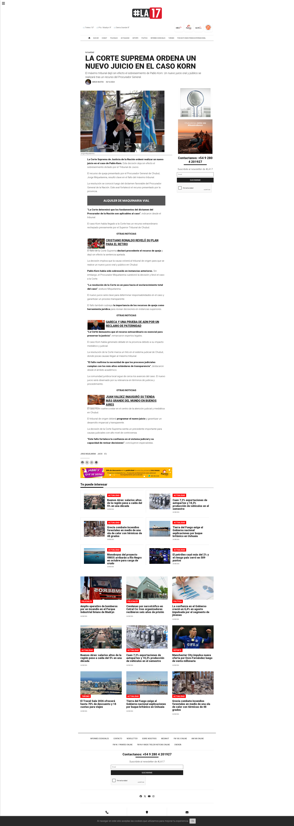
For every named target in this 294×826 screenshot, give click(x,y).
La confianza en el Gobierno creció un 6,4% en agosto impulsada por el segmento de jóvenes (190, 611)
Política (177, 601)
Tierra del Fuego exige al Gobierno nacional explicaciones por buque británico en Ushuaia (188, 532)
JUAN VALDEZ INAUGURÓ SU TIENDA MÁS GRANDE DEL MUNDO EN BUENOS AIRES (131, 400)
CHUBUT (104, 38)
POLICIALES (114, 38)
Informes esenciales (158, 38)
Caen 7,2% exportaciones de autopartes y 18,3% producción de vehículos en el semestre (191, 504)
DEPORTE (135, 38)
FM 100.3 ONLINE (180, 738)
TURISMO (171, 38)
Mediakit (165, 738)
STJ (105, 454)
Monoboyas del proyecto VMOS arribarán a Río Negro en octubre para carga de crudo (124, 559)
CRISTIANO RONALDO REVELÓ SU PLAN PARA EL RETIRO (132, 242)
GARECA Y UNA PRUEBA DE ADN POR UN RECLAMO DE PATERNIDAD (132, 324)
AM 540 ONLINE (198, 738)
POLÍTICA (144, 38)
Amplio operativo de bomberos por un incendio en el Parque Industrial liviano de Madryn (99, 609)
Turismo (86, 696)
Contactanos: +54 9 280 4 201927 (195, 160)
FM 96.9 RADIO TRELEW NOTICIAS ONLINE (153, 744)
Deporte (177, 650)
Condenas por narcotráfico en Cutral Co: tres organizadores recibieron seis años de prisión (145, 609)
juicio (100, 454)
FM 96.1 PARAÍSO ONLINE (123, 744)
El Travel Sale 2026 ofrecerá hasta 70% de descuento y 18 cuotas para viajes (98, 704)
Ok (192, 821)
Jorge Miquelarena (88, 454)
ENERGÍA (177, 744)
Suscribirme (195, 180)
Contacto (117, 738)
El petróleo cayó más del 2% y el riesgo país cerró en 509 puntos (191, 557)
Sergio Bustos (98, 82)
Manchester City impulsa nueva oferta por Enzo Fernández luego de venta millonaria (192, 658)
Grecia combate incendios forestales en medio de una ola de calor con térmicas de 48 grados (124, 532)
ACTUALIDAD (125, 38)
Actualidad (89, 52)
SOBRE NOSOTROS (149, 738)
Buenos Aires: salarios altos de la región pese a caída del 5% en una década (124, 503)
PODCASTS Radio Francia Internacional (191, 38)
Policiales (87, 601)
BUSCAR (96, 38)
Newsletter (132, 738)
